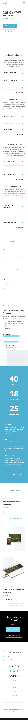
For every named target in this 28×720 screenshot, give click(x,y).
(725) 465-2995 (15, 660)
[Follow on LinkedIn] (20, 474)
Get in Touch (9, 25)
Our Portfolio (13, 635)
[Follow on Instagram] (14, 474)
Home (14, 680)
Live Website (10, 512)
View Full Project (15, 518)
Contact (14, 695)
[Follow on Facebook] (8, 474)
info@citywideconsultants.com (16, 656)
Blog (14, 687)
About (14, 691)
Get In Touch (12, 629)
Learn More (19, 92)
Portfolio (8, 31)
